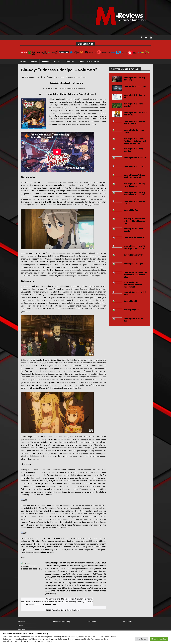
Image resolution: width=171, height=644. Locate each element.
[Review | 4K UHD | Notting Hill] (117, 97)
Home (23, 61)
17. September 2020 (31, 77)
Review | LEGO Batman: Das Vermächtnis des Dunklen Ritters (135, 274)
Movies (57, 61)
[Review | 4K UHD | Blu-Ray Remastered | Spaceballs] (117, 194)
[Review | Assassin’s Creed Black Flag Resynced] (117, 177)
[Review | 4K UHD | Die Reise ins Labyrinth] (117, 114)
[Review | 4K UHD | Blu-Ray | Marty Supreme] (117, 185)
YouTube (21, 629)
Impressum (91, 621)
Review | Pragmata (131, 310)
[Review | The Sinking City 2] (117, 88)
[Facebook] (141, 37)
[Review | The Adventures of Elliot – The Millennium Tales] (117, 220)
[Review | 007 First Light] (117, 265)
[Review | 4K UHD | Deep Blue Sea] (117, 150)
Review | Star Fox (131, 210)
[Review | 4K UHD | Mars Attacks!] (117, 105)
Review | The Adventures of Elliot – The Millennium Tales (134, 221)
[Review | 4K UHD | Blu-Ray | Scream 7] (117, 203)
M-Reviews (60, 77)
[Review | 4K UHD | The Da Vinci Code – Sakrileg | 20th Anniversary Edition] (117, 140)
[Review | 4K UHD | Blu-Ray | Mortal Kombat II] (117, 123)
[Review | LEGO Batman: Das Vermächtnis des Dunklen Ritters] (117, 274)
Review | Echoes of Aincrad (135, 158)
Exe (44, 77)
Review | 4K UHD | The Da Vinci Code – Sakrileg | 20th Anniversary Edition (135, 141)
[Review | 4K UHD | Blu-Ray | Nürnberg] (117, 79)
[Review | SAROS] (117, 303)
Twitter (20, 625)
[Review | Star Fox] (117, 212)
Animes (45, 61)
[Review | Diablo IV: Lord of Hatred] (117, 294)
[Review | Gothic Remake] (117, 239)
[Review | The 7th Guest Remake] (117, 230)
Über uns (70, 61)
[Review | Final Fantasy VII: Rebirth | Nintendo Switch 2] (117, 248)
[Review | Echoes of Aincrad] (117, 159)
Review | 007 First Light (133, 264)
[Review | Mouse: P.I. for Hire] (117, 320)
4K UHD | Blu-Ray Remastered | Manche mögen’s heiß (133, 284)
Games (34, 61)
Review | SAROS (130, 301)
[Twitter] (146, 37)
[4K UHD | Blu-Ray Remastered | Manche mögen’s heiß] (117, 284)
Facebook (21, 621)
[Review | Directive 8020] (117, 256)
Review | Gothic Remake (134, 237)
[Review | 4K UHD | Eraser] (117, 168)
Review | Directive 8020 (133, 255)
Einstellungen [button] (142, 639)
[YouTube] (151, 37)
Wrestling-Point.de (89, 61)
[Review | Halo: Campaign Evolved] (117, 132)
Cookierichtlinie (127, 621)
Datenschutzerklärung (61, 621)
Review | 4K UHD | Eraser (134, 166)
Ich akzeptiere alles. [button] (158, 639)
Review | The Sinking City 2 (135, 86)
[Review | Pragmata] (117, 311)
